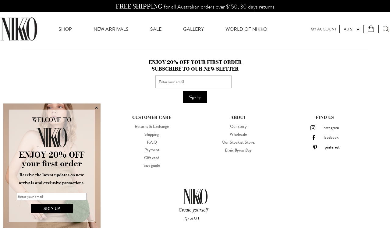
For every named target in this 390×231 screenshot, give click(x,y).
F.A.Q (152, 142)
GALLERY (193, 29)
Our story (238, 127)
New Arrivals (111, 29)
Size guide (152, 166)
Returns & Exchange (152, 127)
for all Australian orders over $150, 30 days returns (195, 7)
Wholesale (238, 134)
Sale (155, 29)
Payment (151, 150)
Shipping (151, 134)
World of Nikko (246, 29)
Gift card (151, 158)
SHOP (65, 29)
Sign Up (195, 97)
